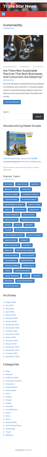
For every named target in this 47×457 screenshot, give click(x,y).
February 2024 (12, 340)
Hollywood (20, 210)
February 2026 (12, 318)
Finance (9, 400)
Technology (10, 428)
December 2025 (12, 324)
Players (8, 230)
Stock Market (11, 260)
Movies (8, 225)
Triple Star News (19, 6)
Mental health (11, 220)
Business (9, 374)
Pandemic (29, 225)
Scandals (27, 245)
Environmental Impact (14, 204)
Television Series (12, 265)
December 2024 (12, 334)
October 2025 (11, 331)
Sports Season (28, 255)
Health (8, 210)
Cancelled (26, 189)
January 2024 (11, 343)
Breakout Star (11, 189)
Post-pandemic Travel (14, 235)
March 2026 (11, 315)
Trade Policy (28, 265)
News (8, 416)
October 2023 (11, 353)
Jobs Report (34, 210)
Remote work (10, 240)
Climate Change (11, 194)
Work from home (12, 286)
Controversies (11, 199)
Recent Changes (34, 235)
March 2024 (11, 337)
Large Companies (12, 215)
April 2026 (10, 312)
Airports (35, 184)
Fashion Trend (34, 204)
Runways (24, 240)
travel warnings (12, 276)
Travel (7, 271)
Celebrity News (12, 377)
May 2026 (10, 308)
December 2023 (12, 347)
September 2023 (12, 356)
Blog (8, 371)
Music (8, 412)
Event (8, 393)
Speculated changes (24, 250)
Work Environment (25, 281)
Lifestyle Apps (29, 215)
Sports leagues (11, 255)
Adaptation (22, 184)
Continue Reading (12, 102)
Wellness (8, 281)
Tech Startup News (13, 425)
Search (6, 112)
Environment (11, 390)
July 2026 (9, 305)
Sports (8, 419)
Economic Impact (29, 199)
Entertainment (11, 387)
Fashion (9, 397)
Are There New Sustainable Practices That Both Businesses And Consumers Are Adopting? (22, 74)
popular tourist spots (25, 230)
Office (17, 225)
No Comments (38, 67)
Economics (10, 384)
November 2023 (12, 350)
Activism (8, 184)
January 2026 (11, 321)
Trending (37, 276)
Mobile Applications (29, 220)
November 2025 (12, 327)
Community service (30, 194)
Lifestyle (9, 406)
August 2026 (11, 302)
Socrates (28, 450)
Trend (25, 276)
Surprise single (27, 260)
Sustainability (24, 67)
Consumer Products (14, 381)
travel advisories (22, 271)
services (8, 250)
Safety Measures (12, 245)
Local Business (12, 409)
